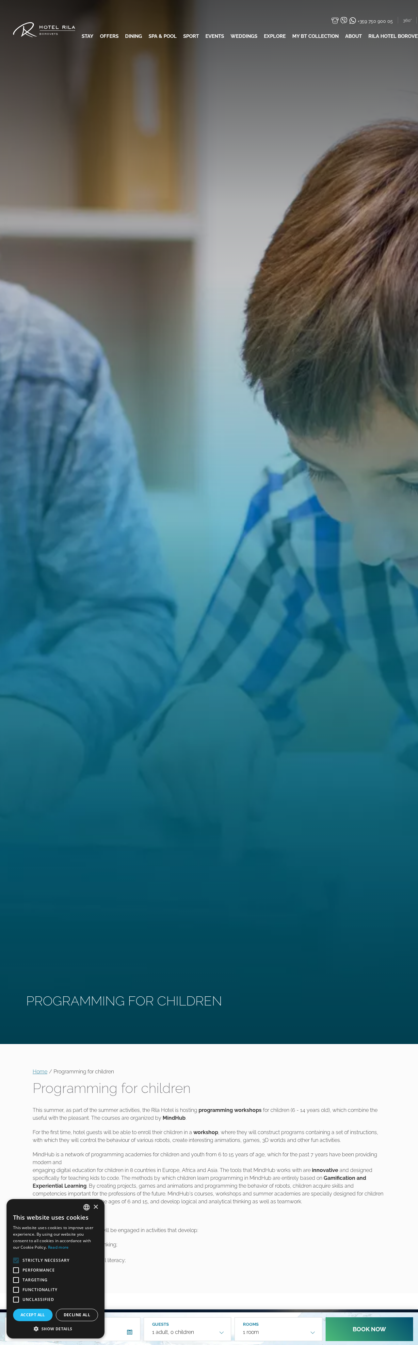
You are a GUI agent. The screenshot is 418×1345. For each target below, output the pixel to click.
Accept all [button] (33, 1315)
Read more (58, 1247)
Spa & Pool (163, 36)
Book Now (369, 1329)
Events (214, 36)
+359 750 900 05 (374, 21)
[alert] (55, 1268)
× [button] (95, 1207)
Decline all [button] (77, 1315)
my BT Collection (315, 36)
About (353, 36)
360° (407, 20)
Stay (87, 36)
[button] (55, 1328)
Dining (133, 36)
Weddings (244, 36)
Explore (275, 36)
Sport (191, 36)
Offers (109, 36)
